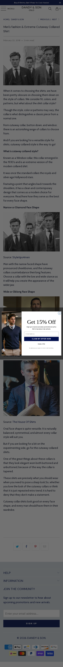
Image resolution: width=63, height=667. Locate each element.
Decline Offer (41, 344)
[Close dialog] (59, 313)
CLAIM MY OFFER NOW (41, 339)
